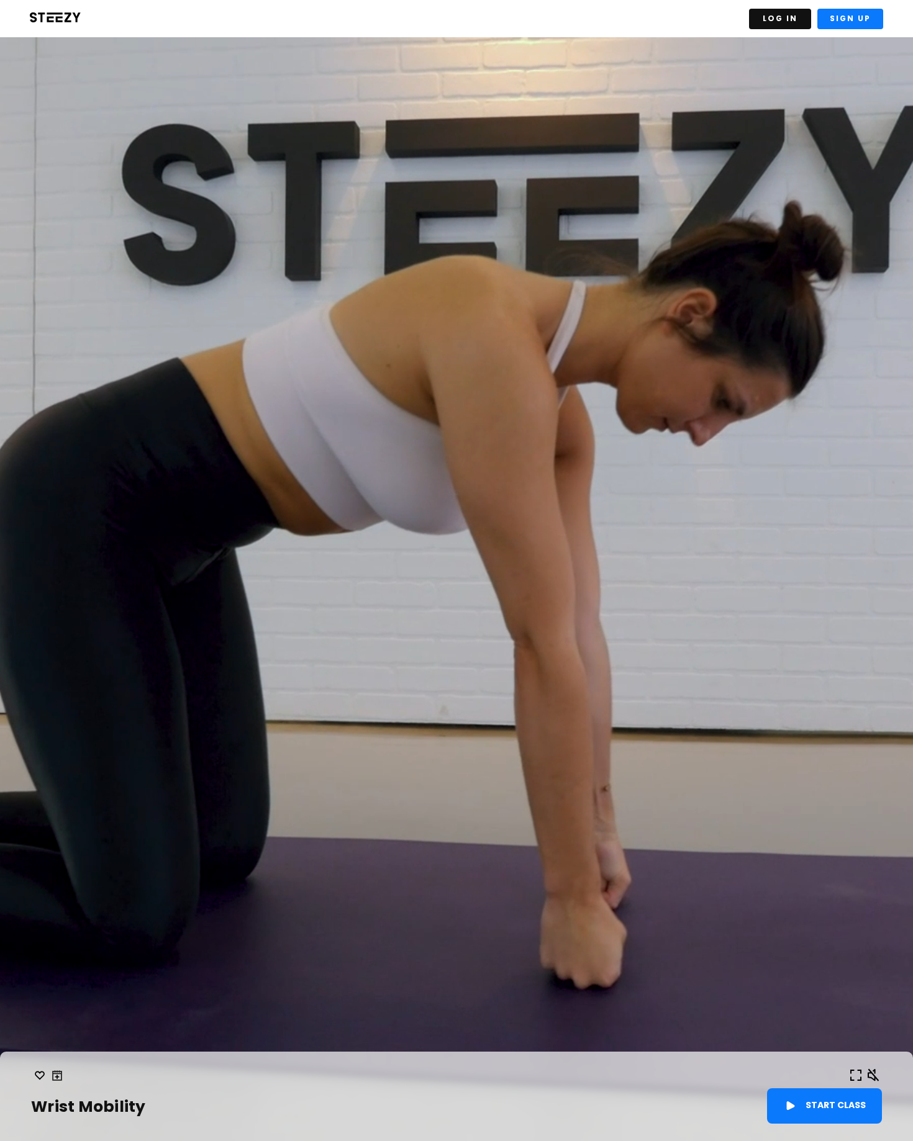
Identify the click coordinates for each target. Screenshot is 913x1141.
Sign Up (850, 18)
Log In (780, 18)
